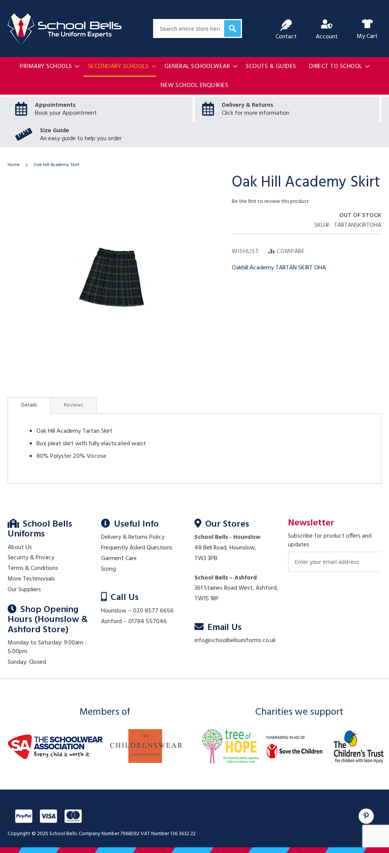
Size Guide (54, 131)
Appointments (55, 105)
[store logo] (65, 29)
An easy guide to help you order (81, 139)
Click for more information (255, 113)
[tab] (29, 405)
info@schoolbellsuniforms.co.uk (235, 641)
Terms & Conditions (33, 568)
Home (14, 165)
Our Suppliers (24, 590)
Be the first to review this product (270, 201)
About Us (20, 547)
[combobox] (197, 28)
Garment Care (119, 558)
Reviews (73, 405)
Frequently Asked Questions (136, 548)
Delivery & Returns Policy (132, 537)
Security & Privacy (31, 558)
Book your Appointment (66, 113)
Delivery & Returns (247, 105)
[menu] (194, 76)
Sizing (108, 569)
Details (29, 405)
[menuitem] (47, 67)
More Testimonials (31, 579)
